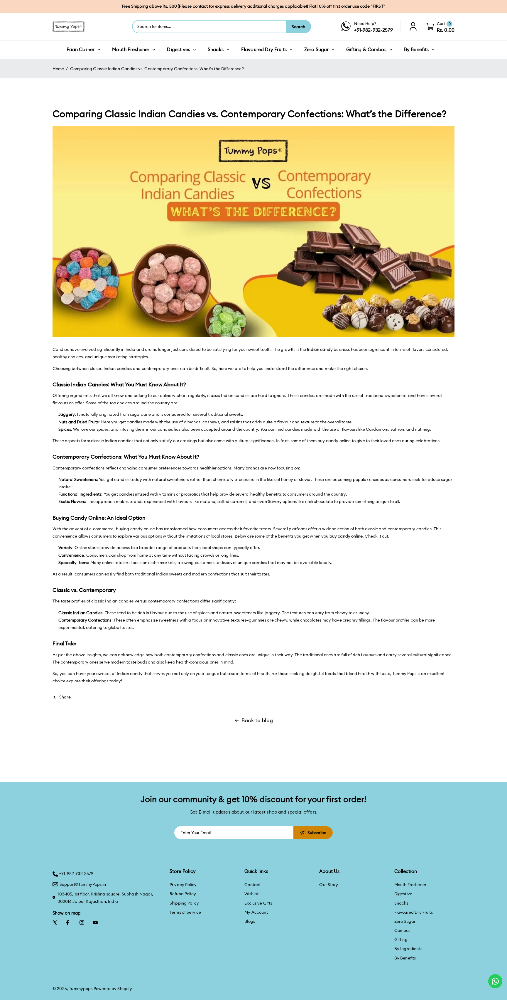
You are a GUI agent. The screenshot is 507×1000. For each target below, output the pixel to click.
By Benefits (405, 958)
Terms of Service (185, 912)
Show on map (67, 913)
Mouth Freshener (410, 884)
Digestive (403, 893)
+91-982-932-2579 (76, 873)
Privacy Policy (183, 884)
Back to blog (257, 720)
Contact (252, 884)
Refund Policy (183, 893)
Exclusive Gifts (258, 903)
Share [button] (65, 697)
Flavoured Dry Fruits (413, 912)
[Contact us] (495, 981)
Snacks (401, 903)
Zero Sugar (405, 921)
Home (58, 68)
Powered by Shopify (113, 988)
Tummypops (80, 988)
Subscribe (316, 832)
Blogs (249, 921)
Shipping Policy (184, 903)
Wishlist (251, 893)
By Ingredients (408, 948)
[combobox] (209, 26)
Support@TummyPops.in (83, 884)
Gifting (401, 939)
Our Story (328, 884)
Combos (402, 930)
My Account (256, 912)
